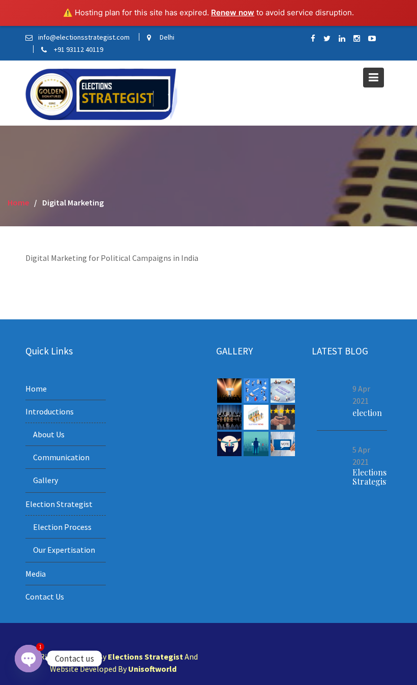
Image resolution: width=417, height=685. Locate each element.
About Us (49, 434)
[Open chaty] (28, 658)
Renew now (232, 12)
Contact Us (44, 596)
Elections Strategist (370, 476)
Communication (61, 457)
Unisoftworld (152, 669)
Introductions (49, 411)
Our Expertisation (64, 550)
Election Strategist (59, 504)
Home (36, 388)
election (367, 412)
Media (35, 574)
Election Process (62, 527)
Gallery (45, 480)
